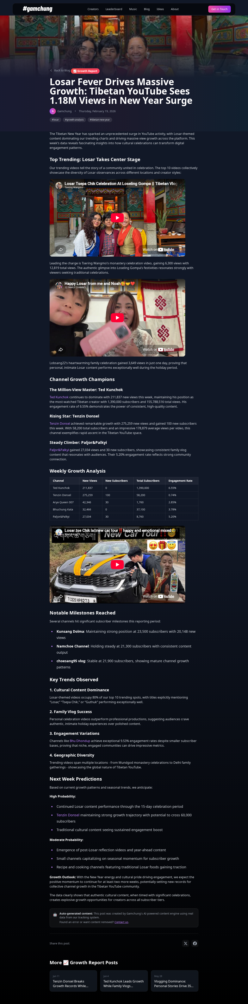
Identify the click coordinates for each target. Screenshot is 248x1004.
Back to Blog (62, 70)
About (175, 9)
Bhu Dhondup (80, 741)
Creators (93, 9)
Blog (147, 9)
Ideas (160, 9)
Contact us (121, 922)
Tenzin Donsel (60, 423)
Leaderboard (114, 9)
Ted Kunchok (59, 397)
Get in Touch (219, 9)
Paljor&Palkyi (59, 450)
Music (133, 9)
